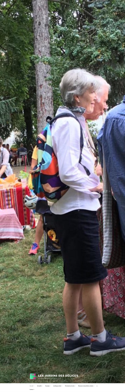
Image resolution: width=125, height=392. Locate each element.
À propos (47, 385)
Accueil (31, 385)
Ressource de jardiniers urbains (85, 385)
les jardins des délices (58, 375)
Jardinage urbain (57, 385)
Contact (32, 389)
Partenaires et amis (70, 385)
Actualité (39, 385)
